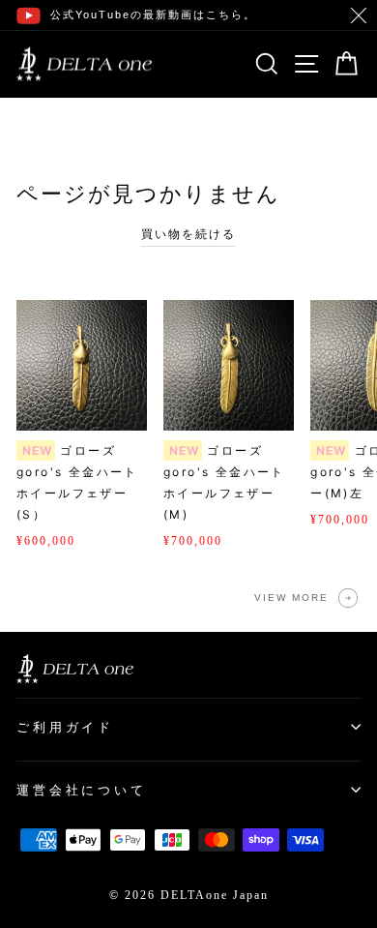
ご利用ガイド (65, 727)
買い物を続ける (188, 234)
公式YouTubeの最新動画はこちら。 (153, 14)
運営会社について (81, 790)
